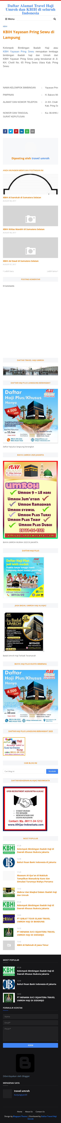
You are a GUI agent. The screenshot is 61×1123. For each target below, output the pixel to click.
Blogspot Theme (20, 1116)
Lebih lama (52, 271)
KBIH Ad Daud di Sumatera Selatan (20, 261)
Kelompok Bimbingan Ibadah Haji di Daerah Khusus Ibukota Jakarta (35, 850)
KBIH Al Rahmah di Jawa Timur (32, 945)
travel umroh (40, 158)
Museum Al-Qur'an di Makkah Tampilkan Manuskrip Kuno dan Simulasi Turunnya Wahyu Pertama (35, 878)
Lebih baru (9, 271)
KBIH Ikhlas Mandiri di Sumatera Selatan (23, 229)
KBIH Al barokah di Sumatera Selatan (22, 197)
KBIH (6, 51)
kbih (5, 26)
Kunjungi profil (20, 1094)
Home (19, 1111)
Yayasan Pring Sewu (22, 51)
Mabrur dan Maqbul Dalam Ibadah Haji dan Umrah (37, 894)
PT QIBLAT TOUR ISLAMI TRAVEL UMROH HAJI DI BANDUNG (33, 920)
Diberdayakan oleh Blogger (16, 1076)
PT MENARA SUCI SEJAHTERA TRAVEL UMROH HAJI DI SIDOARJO (36, 933)
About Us (29, 1111)
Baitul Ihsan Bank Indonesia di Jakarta (36, 862)
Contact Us (40, 1111)
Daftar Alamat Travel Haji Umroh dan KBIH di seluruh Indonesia (30, 9)
